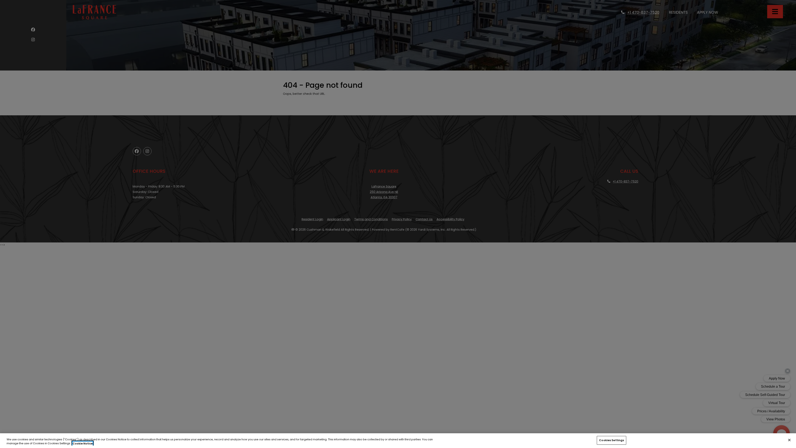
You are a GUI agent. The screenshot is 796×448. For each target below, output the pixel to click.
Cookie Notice (83, 444)
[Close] (789, 439)
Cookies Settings (611, 440)
